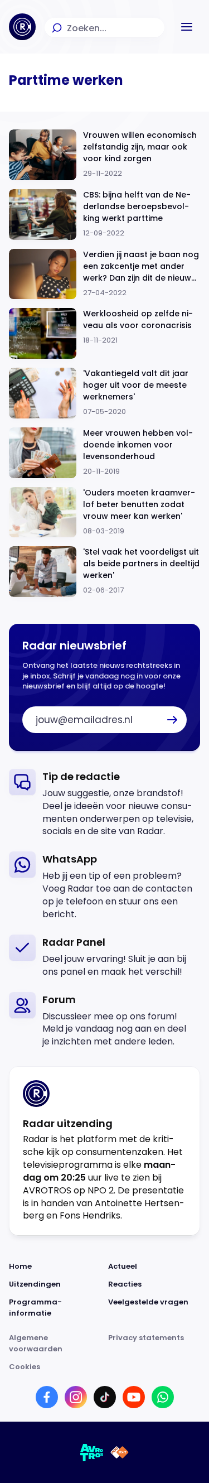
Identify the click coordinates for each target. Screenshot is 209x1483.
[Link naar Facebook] (47, 1397)
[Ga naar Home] (22, 26)
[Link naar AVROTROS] (92, 1452)
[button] (186, 26)
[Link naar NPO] (119, 1452)
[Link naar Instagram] (76, 1397)
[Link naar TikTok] (105, 1397)
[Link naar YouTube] (134, 1397)
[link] (104, 804)
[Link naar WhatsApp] (163, 1397)
